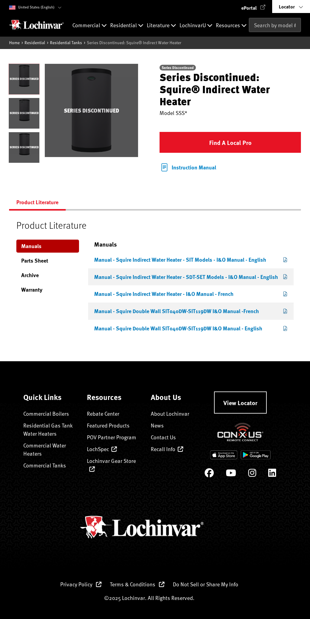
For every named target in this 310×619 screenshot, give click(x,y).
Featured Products (108, 425)
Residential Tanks (66, 42)
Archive (30, 275)
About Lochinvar (170, 413)
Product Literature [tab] (37, 202)
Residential (35, 42)
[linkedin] (272, 474)
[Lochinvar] (36, 24)
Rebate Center (103, 413)
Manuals (31, 246)
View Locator (240, 402)
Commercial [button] (86, 25)
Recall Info (163, 449)
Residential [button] (124, 25)
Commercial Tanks (44, 465)
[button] (253, 6)
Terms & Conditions (133, 584)
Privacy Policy (77, 584)
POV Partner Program (111, 437)
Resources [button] (228, 25)
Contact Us (163, 437)
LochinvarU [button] (193, 25)
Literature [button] (159, 25)
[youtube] (231, 474)
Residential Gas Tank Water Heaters (47, 429)
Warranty (31, 289)
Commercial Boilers (46, 413)
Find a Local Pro (230, 142)
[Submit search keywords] (250, 37)
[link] (188, 167)
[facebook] (209, 474)
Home (14, 42)
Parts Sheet (34, 260)
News (157, 425)
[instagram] (252, 474)
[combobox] (275, 25)
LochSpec (98, 449)
